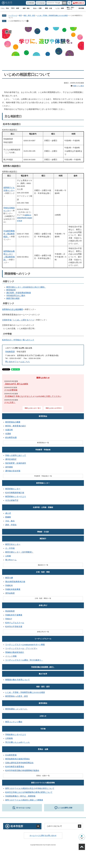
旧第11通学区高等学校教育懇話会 (19, 763)
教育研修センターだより (15, 496)
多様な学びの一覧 (43, 632)
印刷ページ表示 (78, 86)
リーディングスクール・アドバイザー (21, 648)
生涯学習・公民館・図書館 (43, 507)
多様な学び (43, 605)
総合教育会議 (11, 437)
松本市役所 (17, 826)
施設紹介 (43, 538)
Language (42, 3)
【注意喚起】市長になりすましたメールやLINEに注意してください (32, 396)
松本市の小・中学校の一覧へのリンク (18, 340)
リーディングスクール (43, 639)
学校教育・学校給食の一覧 (43, 476)
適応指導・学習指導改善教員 (18, 293)
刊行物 (43, 729)
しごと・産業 (60, 8)
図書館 (8, 517)
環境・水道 (48, 8)
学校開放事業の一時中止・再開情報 (20, 796)
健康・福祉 (26, 8)
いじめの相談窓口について (17, 21)
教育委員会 (43, 416)
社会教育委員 (11, 755)
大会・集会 (10, 521)
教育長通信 (43, 703)
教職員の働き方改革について (17, 680)
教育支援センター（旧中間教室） (19, 552)
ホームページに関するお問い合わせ (43, 835)
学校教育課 (10, 352)
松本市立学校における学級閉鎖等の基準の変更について (28, 792)
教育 (20, 15)
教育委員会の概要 (12, 422)
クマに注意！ (10, 402)
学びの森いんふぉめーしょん (17, 742)
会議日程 (9, 430)
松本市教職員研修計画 (14, 493)
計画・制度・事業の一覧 (43, 598)
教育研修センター (43, 483)
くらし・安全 (5, 8)
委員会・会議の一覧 (43, 775)
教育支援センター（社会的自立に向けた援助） (26, 287)
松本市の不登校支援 (13, 627)
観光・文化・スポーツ (71, 8)
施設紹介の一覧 (43, 565)
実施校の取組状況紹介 (14, 652)
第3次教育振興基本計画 (15, 582)
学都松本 (9, 585)
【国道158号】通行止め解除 (16, 384)
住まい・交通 (37, 8)
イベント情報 (11, 656)
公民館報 (9, 738)
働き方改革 (43, 674)
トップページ (12, 15)
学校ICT (8, 619)
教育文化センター (12, 544)
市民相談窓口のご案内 (15, 296)
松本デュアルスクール (14, 623)
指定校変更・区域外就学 (15, 463)
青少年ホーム (11, 560)
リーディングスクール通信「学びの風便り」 (24, 660)
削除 (27, 21)
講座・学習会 (11, 525)
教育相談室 (11, 290)
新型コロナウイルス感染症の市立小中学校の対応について (29, 788)
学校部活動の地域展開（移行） (43, 667)
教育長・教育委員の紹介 (15, 426)
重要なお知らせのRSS (53, 408)
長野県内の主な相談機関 (12, 309)
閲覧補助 (31, 3)
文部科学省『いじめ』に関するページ (18, 320)
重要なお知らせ (79, 3)
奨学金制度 (10, 593)
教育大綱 (9, 578)
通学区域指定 (11, 459)
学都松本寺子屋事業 (13, 615)
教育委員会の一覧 (43, 442)
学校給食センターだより (15, 734)
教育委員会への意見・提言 (16, 696)
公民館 (8, 556)
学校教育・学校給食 (43, 450)
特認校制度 (10, 611)
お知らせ (43, 716)
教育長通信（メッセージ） (16, 709)
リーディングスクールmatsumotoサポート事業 (25, 645)
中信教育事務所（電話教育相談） (9, 234)
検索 (69, 3)
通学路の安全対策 (12, 471)
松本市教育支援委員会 (14, 767)
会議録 (8, 434)
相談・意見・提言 (29, 15)
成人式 (8, 513)
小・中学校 (10, 548)
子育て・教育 (15, 8)
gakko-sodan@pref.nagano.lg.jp (24, 218)
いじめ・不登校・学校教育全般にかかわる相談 (52, 15)
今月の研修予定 (11, 500)
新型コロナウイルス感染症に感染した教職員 (24, 800)
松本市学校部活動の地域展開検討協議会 (22, 770)
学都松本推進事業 (12, 589)
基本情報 (81, 8)
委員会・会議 (43, 749)
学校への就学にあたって (15, 455)
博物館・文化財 (43, 532)
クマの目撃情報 (10, 390)
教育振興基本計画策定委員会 (17, 759)
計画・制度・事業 (43, 572)
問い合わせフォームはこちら (17, 362)
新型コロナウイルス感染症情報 (43, 783)
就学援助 (9, 467)
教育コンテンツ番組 (13, 722)
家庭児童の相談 (13, 298)
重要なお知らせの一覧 (32, 408)
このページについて (54, 826)
